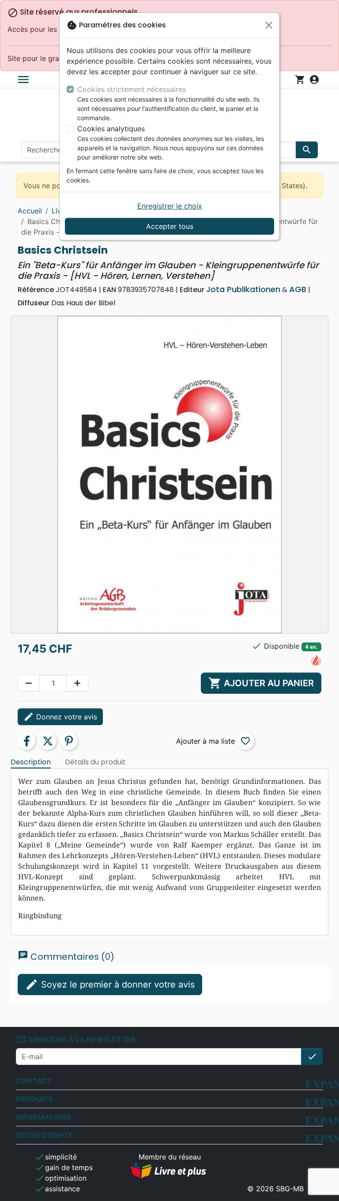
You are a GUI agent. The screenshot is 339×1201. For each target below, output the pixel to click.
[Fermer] (269, 25)
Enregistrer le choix (169, 205)
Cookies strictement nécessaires (131, 89)
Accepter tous (169, 226)
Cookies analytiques (111, 128)
